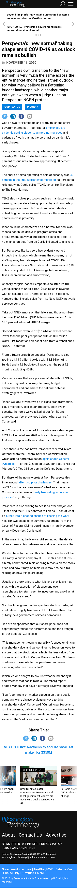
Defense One (64, 869)
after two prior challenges (35, 482)
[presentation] (4, 785)
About (8, 835)
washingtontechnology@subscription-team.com (28, 857)
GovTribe (28, 873)
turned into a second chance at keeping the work (37, 516)
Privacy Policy (50, 844)
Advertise (56, 835)
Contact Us (30, 835)
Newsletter (11, 844)
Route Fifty (12, 873)
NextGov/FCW (43, 869)
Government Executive (16, 869)
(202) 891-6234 (38, 854)
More (40, 873)
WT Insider (30, 844)
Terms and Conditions (18, 848)
